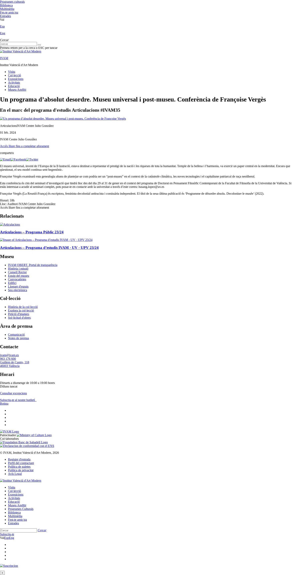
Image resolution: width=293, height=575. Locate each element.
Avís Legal (15, 473)
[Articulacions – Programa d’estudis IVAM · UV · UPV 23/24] (46, 240)
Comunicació (16, 334)
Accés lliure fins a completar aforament (24, 146)
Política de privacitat (20, 470)
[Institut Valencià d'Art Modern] (20, 51)
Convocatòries (17, 279)
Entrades (5, 16)
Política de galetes (19, 466)
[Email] (5, 159)
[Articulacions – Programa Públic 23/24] (10, 224)
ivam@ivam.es (9, 355)
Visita (11, 71)
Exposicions (15, 79)
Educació (14, 86)
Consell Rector (17, 272)
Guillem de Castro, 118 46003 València (14, 364)
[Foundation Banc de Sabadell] (24, 442)
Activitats (14, 82)
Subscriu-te (7, 534)
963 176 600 (8, 358)
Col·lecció (14, 75)
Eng (2, 33)
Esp (2, 26)
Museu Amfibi (17, 89)
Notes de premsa (18, 338)
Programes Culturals (20, 509)
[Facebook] (18, 159)
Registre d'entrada (19, 459)
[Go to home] (9, 431)
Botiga (4, 403)
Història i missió (18, 268)
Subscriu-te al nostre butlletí (18, 400)
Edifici (12, 283)
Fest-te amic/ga (17, 519)
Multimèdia (7, 9)
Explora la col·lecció (21, 310)
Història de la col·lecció (23, 307)
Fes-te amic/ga (9, 12)
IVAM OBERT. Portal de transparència (32, 265)
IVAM (4, 58)
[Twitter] (32, 159)
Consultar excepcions (13, 393)
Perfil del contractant (21, 463)
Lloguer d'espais (18, 286)
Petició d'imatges (18, 314)
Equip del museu (18, 275)
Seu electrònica (17, 290)
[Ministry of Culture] (34, 435)
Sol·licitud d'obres (19, 317)
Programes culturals (12, 1)
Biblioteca (6, 5)
